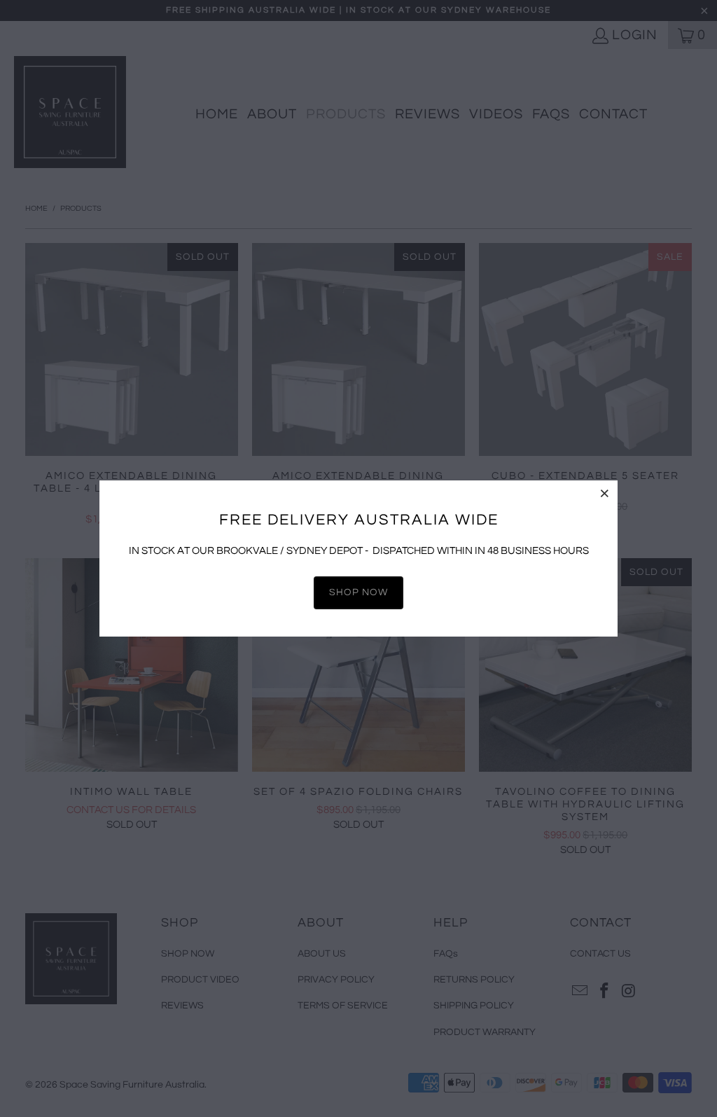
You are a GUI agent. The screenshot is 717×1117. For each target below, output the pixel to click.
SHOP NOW (358, 592)
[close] (605, 493)
